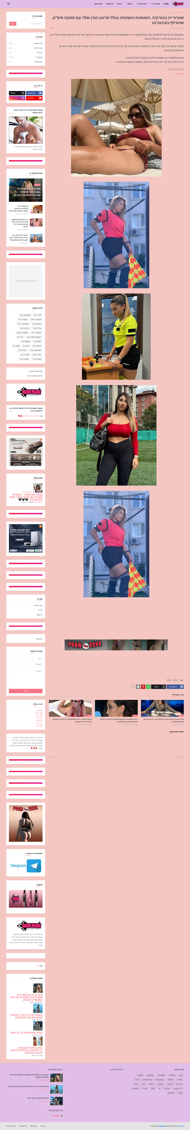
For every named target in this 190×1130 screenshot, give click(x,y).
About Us (33, 1126)
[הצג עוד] (133, 687)
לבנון (16, 346)
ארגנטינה (23, 324)
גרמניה (36, 332)
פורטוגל (171, 1093)
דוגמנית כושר (34, 337)
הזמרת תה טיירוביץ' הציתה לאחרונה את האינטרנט (26, 1016)
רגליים (22, 350)
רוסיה (37, 354)
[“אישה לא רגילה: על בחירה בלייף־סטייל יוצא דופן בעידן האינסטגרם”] (36, 238)
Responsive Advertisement (25, 281)
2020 (39, 725)
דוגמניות (22, 332)
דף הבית (180, 13)
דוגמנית (161, 1084)
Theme (181, 1126)
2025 (39, 713)
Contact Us (23, 1126)
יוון (26, 346)
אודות (119, 3)
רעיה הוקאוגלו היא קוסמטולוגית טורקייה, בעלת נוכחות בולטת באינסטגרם (119, 720)
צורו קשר (109, 3)
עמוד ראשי (38, 605)
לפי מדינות (142, 3)
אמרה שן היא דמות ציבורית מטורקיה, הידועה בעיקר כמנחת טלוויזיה (163, 720)
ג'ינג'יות (26, 52)
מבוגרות (26, 57)
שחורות (36, 359)
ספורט (169, 680)
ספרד (180, 1093)
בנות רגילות (26, 48)
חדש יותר (178, 757)
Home (166, 3)
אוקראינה (25, 315)
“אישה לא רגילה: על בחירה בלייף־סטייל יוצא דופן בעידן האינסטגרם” (18, 237)
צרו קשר (39, 614)
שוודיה (25, 354)
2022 (39, 720)
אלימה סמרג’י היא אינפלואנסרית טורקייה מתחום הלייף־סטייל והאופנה (72, 720)
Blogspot (162, 1126)
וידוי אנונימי (177, 1088)
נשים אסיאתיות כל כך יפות (27, 1032)
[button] (8, 4)
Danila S (39, 638)
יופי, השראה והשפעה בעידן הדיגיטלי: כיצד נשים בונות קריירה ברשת (20, 223)
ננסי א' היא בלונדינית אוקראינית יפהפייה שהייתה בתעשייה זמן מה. (26, 997)
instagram (179, 74)
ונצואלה (25, 341)
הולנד (37, 341)
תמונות (24, 359)
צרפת (130, 3)
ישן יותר (53, 757)
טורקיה (172, 13)
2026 (39, 710)
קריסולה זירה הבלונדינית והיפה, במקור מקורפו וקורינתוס (18, 208)
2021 (39, 723)
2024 (39, 715)
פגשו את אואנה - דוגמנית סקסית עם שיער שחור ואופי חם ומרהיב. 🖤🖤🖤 (26, 497)
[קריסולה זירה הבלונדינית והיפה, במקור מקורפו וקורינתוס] (36, 209)
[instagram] (17, 98)
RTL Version (11, 1126)
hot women (38, 502)
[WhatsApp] (148, 687)
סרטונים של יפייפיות (35, 375)
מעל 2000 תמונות (36, 371)
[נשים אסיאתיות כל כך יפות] (56, 1101)
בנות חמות (26, 43)
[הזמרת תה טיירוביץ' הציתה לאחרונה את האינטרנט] (56, 1089)
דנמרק (151, 1084)
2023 (39, 718)
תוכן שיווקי (98, 3)
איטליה (36, 319)
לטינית (144, 1088)
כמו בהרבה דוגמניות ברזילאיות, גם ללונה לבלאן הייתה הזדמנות (27, 1050)
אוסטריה (172, 1075)
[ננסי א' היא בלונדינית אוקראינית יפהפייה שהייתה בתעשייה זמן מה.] (56, 1078)
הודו (20, 337)
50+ (37, 315)
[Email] (138, 687)
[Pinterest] (143, 687)
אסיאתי (36, 324)
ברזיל (37, 328)
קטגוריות (156, 3)
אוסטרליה (161, 1075)
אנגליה (23, 319)
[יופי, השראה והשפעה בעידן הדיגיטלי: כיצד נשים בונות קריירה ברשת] (36, 222)
